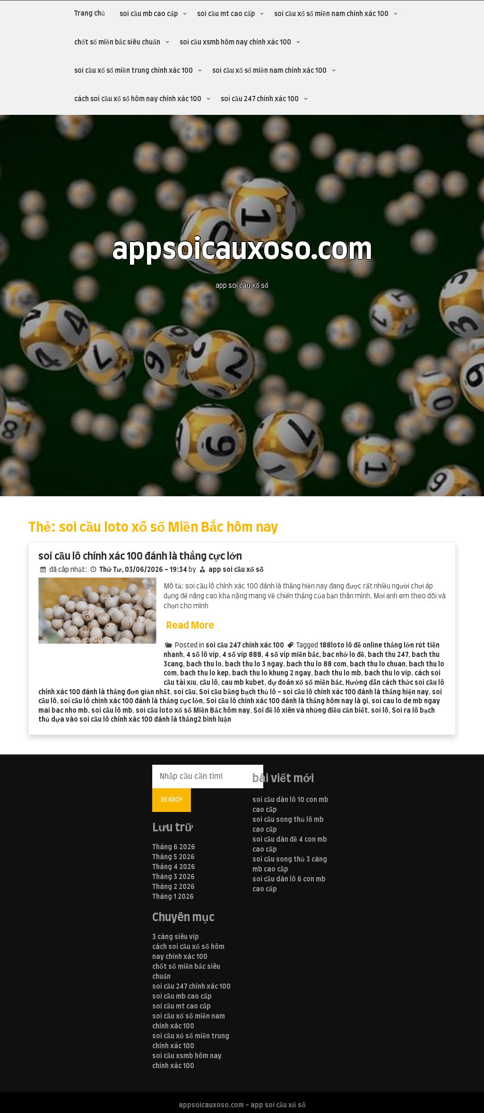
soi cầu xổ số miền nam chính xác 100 (331, 14)
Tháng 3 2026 (173, 877)
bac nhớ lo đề (343, 655)
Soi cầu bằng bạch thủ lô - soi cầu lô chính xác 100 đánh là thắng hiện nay (314, 692)
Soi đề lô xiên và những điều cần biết (310, 710)
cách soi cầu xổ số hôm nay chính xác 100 (137, 99)
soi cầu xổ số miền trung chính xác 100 (133, 71)
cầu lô (208, 683)
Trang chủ (89, 13)
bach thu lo (204, 664)
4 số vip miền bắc (292, 655)
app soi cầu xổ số (236, 570)
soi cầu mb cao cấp (149, 14)
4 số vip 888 (241, 655)
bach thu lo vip (387, 673)
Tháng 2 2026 (173, 887)
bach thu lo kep (204, 673)
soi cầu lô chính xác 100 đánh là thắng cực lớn (140, 556)
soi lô (380, 710)
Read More (190, 625)
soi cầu (184, 692)
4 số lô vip (202, 655)
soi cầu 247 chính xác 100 (260, 99)
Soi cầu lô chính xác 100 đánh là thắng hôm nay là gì (287, 701)
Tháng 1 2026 (173, 897)
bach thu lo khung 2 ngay (271, 673)
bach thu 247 (388, 655)
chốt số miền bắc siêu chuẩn (117, 42)
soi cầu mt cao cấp (226, 14)
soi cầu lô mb (111, 710)
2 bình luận (214, 719)
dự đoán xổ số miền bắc (305, 683)
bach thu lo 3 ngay (254, 664)
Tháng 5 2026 (173, 857)
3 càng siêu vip (175, 937)
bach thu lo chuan (378, 664)
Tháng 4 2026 (173, 867)
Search (171, 799)
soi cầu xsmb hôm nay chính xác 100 (235, 42)
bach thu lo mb (337, 673)
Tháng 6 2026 (173, 847)
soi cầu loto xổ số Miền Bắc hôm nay (193, 710)
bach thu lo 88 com (316, 664)
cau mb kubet (242, 683)
